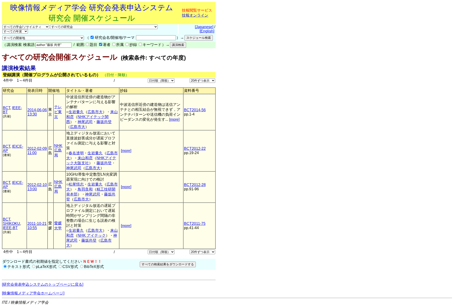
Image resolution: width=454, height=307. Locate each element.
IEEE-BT (10, 228)
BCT (6, 108)
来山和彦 (85, 158)
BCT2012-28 (195, 185)
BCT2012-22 (195, 149)
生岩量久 (76, 112)
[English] (207, 31)
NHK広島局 (58, 150)
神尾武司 (85, 122)
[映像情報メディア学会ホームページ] (33, 293)
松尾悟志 (76, 184)
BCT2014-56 (195, 110)
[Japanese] (204, 27)
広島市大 (95, 112)
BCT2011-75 (194, 224)
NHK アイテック (92, 235)
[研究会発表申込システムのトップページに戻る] (42, 284)
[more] (174, 119)
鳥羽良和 (85, 189)
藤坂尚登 (104, 122)
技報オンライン (195, 15)
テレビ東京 (58, 112)
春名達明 (76, 153)
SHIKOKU (11, 224)
